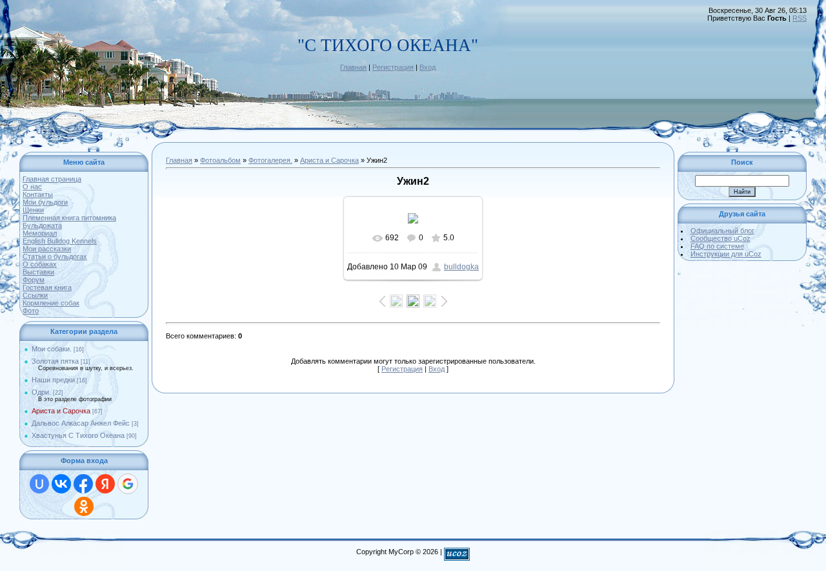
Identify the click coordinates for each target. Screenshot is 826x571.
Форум (34, 280)
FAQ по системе (717, 246)
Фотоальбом (220, 160)
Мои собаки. (52, 349)
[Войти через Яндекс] (105, 483)
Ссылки (35, 295)
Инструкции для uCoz (725, 254)
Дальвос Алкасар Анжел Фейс (81, 423)
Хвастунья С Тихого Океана (78, 435)
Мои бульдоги (45, 202)
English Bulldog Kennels (60, 241)
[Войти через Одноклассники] (84, 506)
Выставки (38, 272)
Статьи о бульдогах (55, 256)
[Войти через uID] (39, 483)
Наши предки (53, 380)
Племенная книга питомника (69, 218)
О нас (32, 187)
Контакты (38, 194)
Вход (427, 67)
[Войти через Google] (127, 483)
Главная (353, 67)
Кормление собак (51, 303)
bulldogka (461, 266)
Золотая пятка (55, 361)
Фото (31, 311)
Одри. (41, 392)
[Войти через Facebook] (83, 483)
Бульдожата (42, 225)
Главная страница (52, 179)
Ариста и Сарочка (61, 411)
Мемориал (40, 233)
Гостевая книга (47, 287)
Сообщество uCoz (720, 238)
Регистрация (393, 67)
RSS (799, 18)
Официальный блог (722, 230)
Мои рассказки (47, 249)
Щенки (33, 210)
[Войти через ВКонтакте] (61, 483)
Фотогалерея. (270, 160)
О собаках (40, 264)
